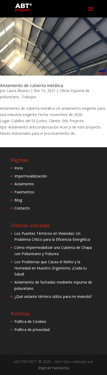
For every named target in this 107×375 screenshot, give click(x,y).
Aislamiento (24, 183)
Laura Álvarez (18, 90)
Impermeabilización (30, 176)
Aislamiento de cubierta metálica (31, 85)
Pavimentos (24, 191)
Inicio (18, 167)
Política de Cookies (30, 321)
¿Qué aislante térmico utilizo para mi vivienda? (53, 296)
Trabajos (28, 96)
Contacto (22, 208)
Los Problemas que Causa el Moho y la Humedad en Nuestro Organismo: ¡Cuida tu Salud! (50, 268)
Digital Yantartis (53, 367)
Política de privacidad (32, 329)
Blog (18, 200)
